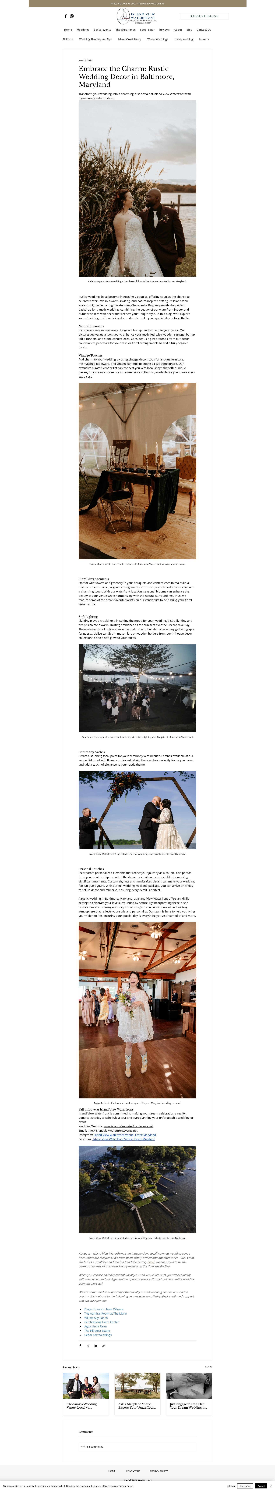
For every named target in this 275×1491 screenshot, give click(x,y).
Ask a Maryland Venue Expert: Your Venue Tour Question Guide (136, 1405)
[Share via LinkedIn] (95, 1345)
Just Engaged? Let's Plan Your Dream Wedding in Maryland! (187, 1405)
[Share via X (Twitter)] (87, 1345)
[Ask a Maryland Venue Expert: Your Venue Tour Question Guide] (138, 1386)
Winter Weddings (157, 39)
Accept (261, 1486)
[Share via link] (103, 1345)
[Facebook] (65, 16)
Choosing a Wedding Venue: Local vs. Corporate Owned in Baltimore (82, 1405)
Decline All (245, 1486)
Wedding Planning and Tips (95, 39)
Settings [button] (231, 1486)
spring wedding (183, 39)
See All (208, 1366)
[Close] (271, 1485)
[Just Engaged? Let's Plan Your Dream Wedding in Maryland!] (189, 1386)
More (202, 39)
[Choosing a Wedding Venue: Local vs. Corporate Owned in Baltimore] (86, 1386)
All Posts (68, 39)
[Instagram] (72, 16)
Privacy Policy (126, 1486)
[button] (83, 29)
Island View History (129, 39)
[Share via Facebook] (80, 1345)
